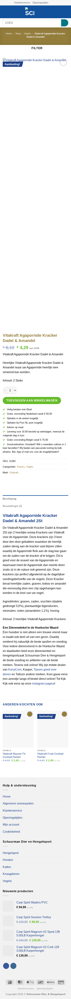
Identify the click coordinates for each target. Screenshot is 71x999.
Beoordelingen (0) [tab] (12, 506)
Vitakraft (13, 472)
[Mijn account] (60, 12)
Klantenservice (22, 2)
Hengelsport (11, 852)
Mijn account (11, 824)
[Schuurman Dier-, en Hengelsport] (30, 11)
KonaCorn (14, 669)
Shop (18, 34)
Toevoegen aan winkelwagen (32, 400)
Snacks (21, 466)
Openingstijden (40, 2)
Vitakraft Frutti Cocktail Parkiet (50, 755)
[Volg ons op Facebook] (51, 2)
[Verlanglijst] (54, 12)
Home (9, 34)
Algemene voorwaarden (18, 803)
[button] (5, 11)
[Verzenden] (64, 22)
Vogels (27, 34)
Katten (7, 867)
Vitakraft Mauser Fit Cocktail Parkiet (14, 755)
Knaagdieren (11, 873)
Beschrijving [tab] (9, 498)
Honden (8, 859)
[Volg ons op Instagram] (55, 2)
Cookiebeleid (11, 831)
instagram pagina (43, 683)
